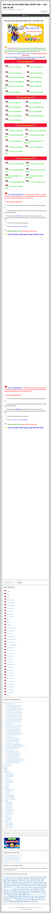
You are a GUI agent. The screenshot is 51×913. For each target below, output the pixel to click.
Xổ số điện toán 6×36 (10, 789)
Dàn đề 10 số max (40, 892)
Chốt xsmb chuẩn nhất (9, 703)
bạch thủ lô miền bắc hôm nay (25, 882)
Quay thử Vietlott (10, 692)
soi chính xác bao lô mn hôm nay (12, 751)
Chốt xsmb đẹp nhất (8, 723)
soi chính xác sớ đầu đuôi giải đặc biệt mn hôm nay (16, 760)
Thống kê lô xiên (10, 653)
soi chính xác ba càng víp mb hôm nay (13, 705)
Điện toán (6, 788)
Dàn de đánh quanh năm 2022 (26, 891)
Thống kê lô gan (10, 650)
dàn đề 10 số (29, 892)
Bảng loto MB (8, 817)
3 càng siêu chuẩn (10, 879)
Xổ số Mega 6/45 (9, 781)
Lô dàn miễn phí (9, 898)
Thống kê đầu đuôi (10, 647)
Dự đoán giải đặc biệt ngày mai (17, 894)
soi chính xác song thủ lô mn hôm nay (13, 761)
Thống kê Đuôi (10, 661)
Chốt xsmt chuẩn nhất (9, 736)
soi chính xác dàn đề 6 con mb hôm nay (14, 715)
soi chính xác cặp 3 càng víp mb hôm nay (14, 712)
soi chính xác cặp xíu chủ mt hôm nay (13, 739)
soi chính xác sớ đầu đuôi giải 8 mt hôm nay (14, 744)
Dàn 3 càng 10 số (23, 887)
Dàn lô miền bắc (18, 892)
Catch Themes (29, 909)
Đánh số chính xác (8, 764)
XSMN (8, 594)
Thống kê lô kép (10, 656)
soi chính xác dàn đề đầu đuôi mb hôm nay (14, 719)
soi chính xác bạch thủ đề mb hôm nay (13, 706)
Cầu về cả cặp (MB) (11, 642)
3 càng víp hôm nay (24, 878)
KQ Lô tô (6, 816)
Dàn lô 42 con (8, 892)
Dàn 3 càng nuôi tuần (36, 887)
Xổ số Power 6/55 (9, 782)
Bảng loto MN (8, 818)
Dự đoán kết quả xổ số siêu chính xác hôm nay (37, 894)
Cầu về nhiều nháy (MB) (11, 644)
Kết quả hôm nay (8, 771)
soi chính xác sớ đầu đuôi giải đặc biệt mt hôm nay (16, 746)
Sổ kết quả (7, 772)
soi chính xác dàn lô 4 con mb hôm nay (13, 722)
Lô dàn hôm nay (31, 896)
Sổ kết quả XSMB (10, 602)
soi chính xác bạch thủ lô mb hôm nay (13, 710)
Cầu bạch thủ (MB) (10, 636)
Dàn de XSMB (11, 891)
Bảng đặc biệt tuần (13, 885)
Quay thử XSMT (10, 689)
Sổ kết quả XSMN (10, 605)
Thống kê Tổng (10, 667)
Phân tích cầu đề (8, 765)
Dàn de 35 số (31, 889)
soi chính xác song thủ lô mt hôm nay (13, 747)
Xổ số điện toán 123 (11, 630)
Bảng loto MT (8, 820)
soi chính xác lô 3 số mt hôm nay (12, 743)
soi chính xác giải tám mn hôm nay (13, 755)
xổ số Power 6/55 (10, 616)
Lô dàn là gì (41, 896)
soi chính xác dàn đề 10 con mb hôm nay (14, 718)
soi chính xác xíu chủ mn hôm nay (12, 762)
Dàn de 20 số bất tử (20, 889)
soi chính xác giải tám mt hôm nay (12, 741)
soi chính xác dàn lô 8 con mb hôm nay (13, 726)
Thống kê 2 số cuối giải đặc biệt (26, 899)
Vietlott (6, 778)
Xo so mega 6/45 (10, 614)
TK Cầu (6, 793)
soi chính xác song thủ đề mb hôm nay (13, 731)
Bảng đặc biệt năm (27, 884)
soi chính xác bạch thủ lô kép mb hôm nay (14, 708)
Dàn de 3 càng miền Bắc (9, 889)
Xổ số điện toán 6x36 (11, 628)
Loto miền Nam (10, 678)
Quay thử (6, 821)
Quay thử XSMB (10, 684)
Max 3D (8, 619)
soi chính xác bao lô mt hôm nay (12, 737)
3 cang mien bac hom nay (23, 877)
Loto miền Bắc (10, 675)
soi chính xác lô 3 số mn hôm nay (12, 757)
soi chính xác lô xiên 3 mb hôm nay (13, 729)
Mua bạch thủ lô (20, 898)
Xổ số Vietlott (8, 779)
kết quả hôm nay (10, 600)
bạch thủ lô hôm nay (22, 880)
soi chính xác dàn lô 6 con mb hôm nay (13, 725)
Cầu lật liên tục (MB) (11, 639)
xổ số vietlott (9, 611)
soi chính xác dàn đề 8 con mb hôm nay (14, 716)
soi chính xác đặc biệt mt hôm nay (12, 740)
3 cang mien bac (9, 877)
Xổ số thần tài (10, 633)
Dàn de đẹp (41, 891)
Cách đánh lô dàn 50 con (28, 885)
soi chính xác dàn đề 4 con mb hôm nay (14, 713)
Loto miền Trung (10, 681)
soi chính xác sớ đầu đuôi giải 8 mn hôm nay (14, 758)
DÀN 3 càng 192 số (13, 887)
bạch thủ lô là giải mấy (36, 880)
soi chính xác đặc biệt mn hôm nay (13, 754)
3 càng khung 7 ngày (40, 877)
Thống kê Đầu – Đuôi (11, 664)
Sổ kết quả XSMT (10, 608)
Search (20, 582)
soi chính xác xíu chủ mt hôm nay (12, 748)
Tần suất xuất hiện (10, 670)
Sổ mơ (8, 695)
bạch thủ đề (17, 884)
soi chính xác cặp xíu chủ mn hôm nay (13, 753)
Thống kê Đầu (10, 659)
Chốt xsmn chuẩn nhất (9, 750)
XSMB (8, 591)
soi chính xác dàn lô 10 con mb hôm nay (14, 720)
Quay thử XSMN (10, 687)
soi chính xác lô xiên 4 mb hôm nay (13, 730)
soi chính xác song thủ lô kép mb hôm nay (14, 733)
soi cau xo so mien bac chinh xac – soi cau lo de (25, 5)
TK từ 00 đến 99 (10, 673)
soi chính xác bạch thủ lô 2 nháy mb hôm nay (15, 709)
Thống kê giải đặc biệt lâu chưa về (23, 901)
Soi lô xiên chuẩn (12, 899)
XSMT (8, 597)
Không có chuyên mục (17, 896)
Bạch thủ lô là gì (9, 882)
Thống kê (9, 625)
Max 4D (8, 622)
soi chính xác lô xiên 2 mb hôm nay (13, 727)
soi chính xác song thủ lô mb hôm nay (13, 734)
